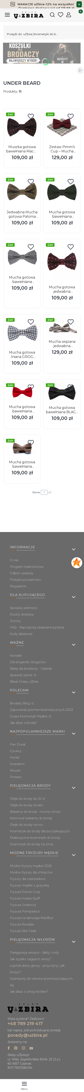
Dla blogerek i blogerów (28, 662)
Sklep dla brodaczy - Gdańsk (31, 669)
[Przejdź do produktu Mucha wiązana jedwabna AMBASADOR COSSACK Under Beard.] (62, 327)
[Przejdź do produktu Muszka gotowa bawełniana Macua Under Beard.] (22, 127)
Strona (36, 492)
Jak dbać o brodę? (23, 723)
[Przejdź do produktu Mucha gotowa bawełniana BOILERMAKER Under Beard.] (22, 257)
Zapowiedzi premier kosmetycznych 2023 (41, 710)
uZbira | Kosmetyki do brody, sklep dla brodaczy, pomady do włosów (33, 34)
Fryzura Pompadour (25, 911)
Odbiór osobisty (21, 573)
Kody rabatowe (21, 634)
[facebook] (9, 1048)
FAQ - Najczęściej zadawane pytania (37, 627)
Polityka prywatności (25, 580)
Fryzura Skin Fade (23, 931)
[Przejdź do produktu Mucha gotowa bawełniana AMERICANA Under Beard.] (22, 392)
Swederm (17, 764)
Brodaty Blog (20, 703)
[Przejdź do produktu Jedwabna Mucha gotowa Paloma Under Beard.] (22, 192)
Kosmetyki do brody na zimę (31, 844)
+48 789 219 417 (25, 1023)
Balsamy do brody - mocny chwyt (35, 812)
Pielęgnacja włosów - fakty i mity (34, 953)
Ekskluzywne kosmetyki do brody (35, 838)
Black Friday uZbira (24, 682)
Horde (14, 757)
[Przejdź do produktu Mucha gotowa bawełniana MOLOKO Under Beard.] (62, 192)
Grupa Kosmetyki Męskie (29, 716)
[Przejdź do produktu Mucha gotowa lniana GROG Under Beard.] (22, 332)
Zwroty (15, 621)
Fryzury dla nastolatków (27, 879)
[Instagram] (23, 1048)
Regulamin (18, 586)
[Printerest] (15, 1048)
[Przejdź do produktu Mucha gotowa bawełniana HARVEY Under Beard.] (22, 448)
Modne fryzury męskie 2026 (31, 866)
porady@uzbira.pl (27, 1035)
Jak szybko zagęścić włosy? (30, 959)
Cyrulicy (16, 751)
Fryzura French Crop (25, 892)
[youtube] (31, 1048)
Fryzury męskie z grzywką (29, 885)
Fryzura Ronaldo (22, 924)
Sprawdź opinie (21, 675)
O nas (14, 560)
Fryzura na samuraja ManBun (31, 918)
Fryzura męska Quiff (25, 898)
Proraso (15, 777)
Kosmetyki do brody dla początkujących (40, 831)
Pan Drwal (17, 744)
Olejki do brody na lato (26, 805)
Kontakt (16, 656)
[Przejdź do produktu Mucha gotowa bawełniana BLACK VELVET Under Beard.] (62, 393)
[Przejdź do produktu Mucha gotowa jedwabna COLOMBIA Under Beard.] (62, 262)
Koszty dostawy (22, 614)
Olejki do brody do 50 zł (27, 799)
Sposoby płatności (23, 608)
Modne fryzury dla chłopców (31, 872)
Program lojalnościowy (27, 567)
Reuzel (15, 770)
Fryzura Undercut (23, 905)
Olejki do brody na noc (26, 825)
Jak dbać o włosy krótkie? (29, 992)
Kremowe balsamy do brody (31, 818)
